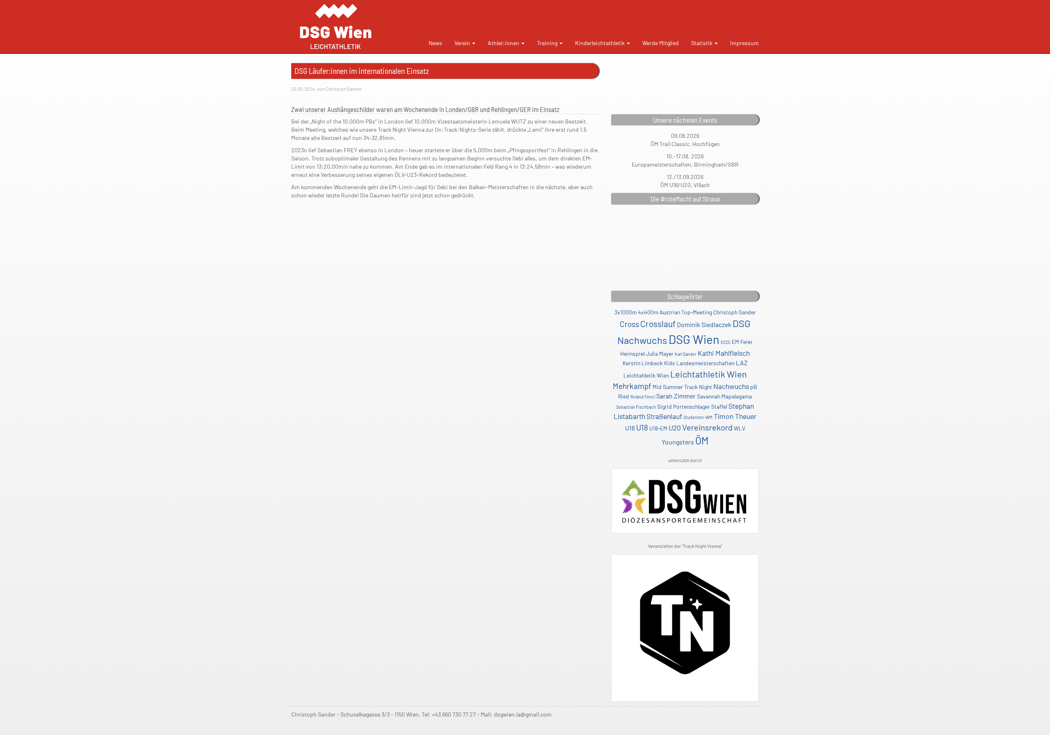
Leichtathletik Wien (708, 374)
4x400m (648, 312)
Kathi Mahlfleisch (724, 352)
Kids (669, 362)
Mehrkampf (632, 386)
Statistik (702, 42)
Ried (623, 396)
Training (548, 42)
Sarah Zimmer (676, 396)
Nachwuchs (731, 386)
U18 (642, 427)
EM (735, 341)
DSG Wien (694, 339)
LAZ (742, 362)
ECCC (725, 342)
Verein (462, 42)
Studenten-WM (697, 417)
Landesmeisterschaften (705, 362)
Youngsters (678, 442)
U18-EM (658, 428)
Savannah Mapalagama (724, 396)
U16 (630, 428)
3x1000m (625, 312)
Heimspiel (632, 353)
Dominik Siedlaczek (704, 324)
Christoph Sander (734, 312)
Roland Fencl (642, 396)
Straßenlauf (664, 416)
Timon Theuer (735, 416)
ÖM (702, 440)
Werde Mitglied (660, 42)
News (435, 42)
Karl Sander (685, 354)
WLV (739, 428)
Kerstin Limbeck (643, 362)
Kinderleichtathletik (600, 42)
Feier (746, 341)
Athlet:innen (504, 42)
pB (753, 386)
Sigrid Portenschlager (683, 406)
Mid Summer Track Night (682, 386)
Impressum (744, 42)
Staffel (719, 406)
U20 (675, 427)
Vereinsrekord (707, 427)
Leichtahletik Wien (646, 375)
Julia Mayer (659, 353)
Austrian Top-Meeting (686, 312)
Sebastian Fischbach (636, 407)
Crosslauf (658, 323)
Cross (629, 324)
